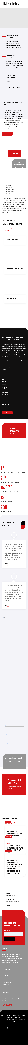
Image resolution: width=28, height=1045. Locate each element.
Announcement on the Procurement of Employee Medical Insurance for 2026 (15, 849)
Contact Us (6, 984)
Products (5, 978)
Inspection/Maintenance (15, 269)
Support (5, 980)
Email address (7, 930)
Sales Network (12, 298)
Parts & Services (7, 982)
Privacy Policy (6, 987)
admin (8, 829)
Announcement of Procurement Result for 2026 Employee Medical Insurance (14, 834)
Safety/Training (12, 239)
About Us (5, 975)
